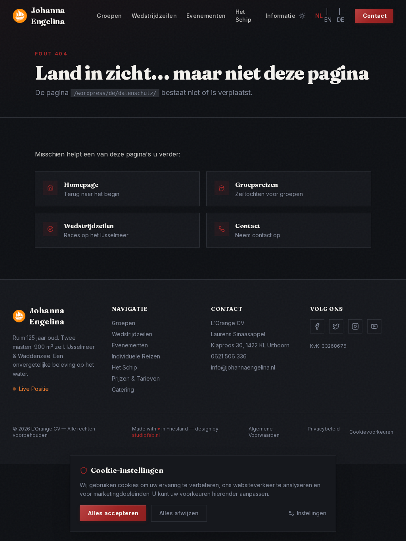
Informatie (281, 15)
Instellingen (311, 513)
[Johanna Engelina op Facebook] (317, 326)
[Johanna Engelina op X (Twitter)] (336, 326)
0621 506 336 (229, 356)
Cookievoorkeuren (371, 432)
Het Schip (244, 15)
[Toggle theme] (302, 16)
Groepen (109, 15)
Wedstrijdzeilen (154, 15)
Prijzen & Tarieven (136, 378)
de (340, 19)
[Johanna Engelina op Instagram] (355, 326)
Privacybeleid (324, 429)
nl (319, 15)
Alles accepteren (113, 513)
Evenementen (206, 15)
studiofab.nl (146, 435)
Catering (123, 389)
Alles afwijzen (179, 513)
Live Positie (34, 388)
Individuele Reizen (136, 356)
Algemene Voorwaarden (264, 432)
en (327, 19)
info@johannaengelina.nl (243, 367)
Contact (375, 15)
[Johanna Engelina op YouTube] (374, 326)
